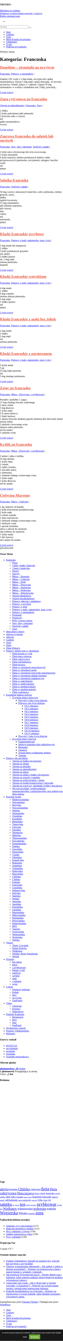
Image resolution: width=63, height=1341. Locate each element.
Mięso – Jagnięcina (21, 587)
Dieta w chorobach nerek (24, 670)
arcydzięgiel (12, 1048)
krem (30, 1197)
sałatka (6, 1204)
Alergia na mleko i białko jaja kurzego (30, 774)
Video (9, 1003)
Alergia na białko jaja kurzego (26, 761)
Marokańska (18, 912)
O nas (9, 44)
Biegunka (23, 747)
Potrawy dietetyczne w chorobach (22, 651)
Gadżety (10, 34)
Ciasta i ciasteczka (21, 568)
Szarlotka (10, 1054)
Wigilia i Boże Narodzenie (25, 953)
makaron (55, 1197)
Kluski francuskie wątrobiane (23, 276)
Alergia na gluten (20, 763)
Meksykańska (19, 915)
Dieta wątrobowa (20, 692)
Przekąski (17, 615)
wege (14, 984)
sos (22, 1204)
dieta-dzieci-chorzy (15, 631)
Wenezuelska (18, 934)
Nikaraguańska (19, 838)
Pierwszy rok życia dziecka (31, 703)
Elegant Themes (30, 1302)
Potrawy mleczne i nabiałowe (26, 601)
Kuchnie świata (13, 796)
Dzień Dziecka (19, 948)
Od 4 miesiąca (31, 714)
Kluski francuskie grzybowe (22, 234)
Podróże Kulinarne (15, 1014)
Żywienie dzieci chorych (24, 739)
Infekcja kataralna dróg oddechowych (36, 744)
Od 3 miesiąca (31, 711)
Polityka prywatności (16, 46)
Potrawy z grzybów (21, 604)
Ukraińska (17, 816)
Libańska (16, 909)
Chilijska (16, 876)
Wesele (15, 956)
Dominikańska (19, 843)
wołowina (39, 1208)
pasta (20, 1200)
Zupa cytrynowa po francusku (23, 99)
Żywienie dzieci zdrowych (25, 697)
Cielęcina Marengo (15, 495)
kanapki (19, 1197)
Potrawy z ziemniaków (22, 74)
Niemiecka (17, 832)
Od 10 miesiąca (31, 730)
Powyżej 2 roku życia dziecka (32, 700)
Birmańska (17, 821)
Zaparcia (22, 750)
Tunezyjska (17, 824)
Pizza (14, 562)
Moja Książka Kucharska (18, 39)
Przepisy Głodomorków (17, 1031)
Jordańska (17, 865)
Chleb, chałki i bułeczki (23, 565)
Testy (8, 37)
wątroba (51, 1208)
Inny (14, 995)
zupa (39, 1213)
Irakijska (16, 896)
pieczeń (34, 1200)
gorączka (50, 1193)
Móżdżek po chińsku (10, 10)
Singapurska (18, 813)
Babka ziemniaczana (10, 16)
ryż (49, 1200)
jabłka (2, 1197)
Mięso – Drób (19, 582)
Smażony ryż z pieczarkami (19, 1226)
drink (42, 1193)
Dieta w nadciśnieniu (22, 681)
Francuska (5, 74)
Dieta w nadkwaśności (23, 684)
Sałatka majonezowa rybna (19, 1234)
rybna (45, 1200)
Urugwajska (18, 931)
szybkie (16, 975)
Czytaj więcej (6, 92)
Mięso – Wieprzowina (22, 593)
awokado (10, 1051)
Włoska (16, 940)
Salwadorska (18, 802)
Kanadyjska (18, 860)
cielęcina (35, 1189)
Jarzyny (16, 573)
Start (8, 32)
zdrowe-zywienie (14, 634)
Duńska (16, 846)
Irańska (15, 898)
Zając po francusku (15, 388)
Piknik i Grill (18, 970)
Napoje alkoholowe (21, 595)
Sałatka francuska (14, 180)
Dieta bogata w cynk (22, 653)
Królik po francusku (16, 444)
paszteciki (26, 1200)
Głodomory (11, 42)
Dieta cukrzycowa (21, 659)
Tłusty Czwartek (20, 945)
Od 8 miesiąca (31, 725)
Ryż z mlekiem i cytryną (18, 1231)
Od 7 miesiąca (31, 722)
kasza (26, 1197)
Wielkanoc (17, 951)
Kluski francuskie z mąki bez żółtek (28, 319)
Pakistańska (18, 918)
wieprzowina (25, 1208)
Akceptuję (35, 1337)
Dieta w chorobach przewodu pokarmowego (33, 673)
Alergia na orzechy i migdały (26, 777)
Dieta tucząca (18, 664)
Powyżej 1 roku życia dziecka (32, 736)
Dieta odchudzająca (21, 662)
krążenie (37, 1196)
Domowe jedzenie (21, 989)
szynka (59, 1205)
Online (12, 1068)
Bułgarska (17, 863)
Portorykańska (19, 923)
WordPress (5, 1304)
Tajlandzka (17, 868)
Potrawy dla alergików (17, 758)
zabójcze (16, 973)
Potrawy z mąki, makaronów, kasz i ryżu (30, 240)
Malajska (16, 835)
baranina (13, 1189)
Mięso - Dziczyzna (20, 394)
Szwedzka (17, 849)
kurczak (46, 1196)
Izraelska (16, 830)
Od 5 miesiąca (31, 717)
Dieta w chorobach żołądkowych (28, 678)
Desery (15, 571)
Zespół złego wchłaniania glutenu (34, 752)
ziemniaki (31, 1213)
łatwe (14, 964)
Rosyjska (16, 805)
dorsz (37, 1193)
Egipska (16, 882)
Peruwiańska (18, 920)
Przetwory (17, 617)
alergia (4, 1189)
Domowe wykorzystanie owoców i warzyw (21, 13)
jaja (8, 1196)
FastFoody (17, 1000)
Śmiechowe (18, 1011)
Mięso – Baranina (20, 576)
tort (1, 1209)
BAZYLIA (11, 1045)
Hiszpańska (17, 852)
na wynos (17, 997)
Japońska (16, 904)
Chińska (16, 879)
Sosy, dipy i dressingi (21, 146)
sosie (28, 1205)
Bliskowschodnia (20, 799)
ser (13, 1205)
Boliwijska (17, 871)
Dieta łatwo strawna (21, 656)
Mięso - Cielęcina (19, 501)
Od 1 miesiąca (31, 706)
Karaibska (17, 819)
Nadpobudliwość (26, 741)
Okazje (9, 942)
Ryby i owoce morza (22, 620)
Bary (14, 1020)
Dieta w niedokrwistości (24, 686)
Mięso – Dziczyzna (21, 584)
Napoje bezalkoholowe (23, 598)
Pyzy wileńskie (13, 1237)
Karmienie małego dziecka (19, 695)
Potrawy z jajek (19, 606)
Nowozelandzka (20, 807)
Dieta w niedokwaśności (24, 689)
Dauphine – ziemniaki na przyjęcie (27, 67)
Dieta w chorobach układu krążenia (29, 675)
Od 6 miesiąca (31, 719)
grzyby (57, 1193)
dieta (45, 1188)
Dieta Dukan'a (13, 648)
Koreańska (17, 907)
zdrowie (10, 637)
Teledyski (17, 1006)
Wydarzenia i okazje (16, 1028)
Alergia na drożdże (21, 766)
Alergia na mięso (20, 772)
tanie (14, 978)
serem (17, 1205)
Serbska (16, 810)
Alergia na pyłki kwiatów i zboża (28, 780)
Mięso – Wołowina (21, 590)
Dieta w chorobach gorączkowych (28, 667)
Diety (8, 645)
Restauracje (17, 1017)
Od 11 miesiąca (31, 733)
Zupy (39, 105)
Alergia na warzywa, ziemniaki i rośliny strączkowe (37, 785)
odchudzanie (11, 1200)
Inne (14, 1022)
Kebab (15, 992)
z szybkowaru (37, 394)
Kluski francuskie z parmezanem (26, 354)
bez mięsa (17, 962)
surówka (33, 1205)
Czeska (15, 854)
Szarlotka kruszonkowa (17, 1056)
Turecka (16, 929)
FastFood (16, 1025)
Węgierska (17, 937)
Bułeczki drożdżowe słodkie (19, 1228)
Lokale (9, 986)
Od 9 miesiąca (31, 728)
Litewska (16, 827)
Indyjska (16, 893)
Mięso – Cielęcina (21, 579)
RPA (14, 926)
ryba (39, 1199)
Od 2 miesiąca (31, 708)
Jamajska (16, 901)
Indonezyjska (18, 890)
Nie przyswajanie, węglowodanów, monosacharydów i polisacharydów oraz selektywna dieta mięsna (37, 791)
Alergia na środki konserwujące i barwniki (32, 783)
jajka (13, 1196)
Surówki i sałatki (41, 146)
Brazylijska (17, 874)
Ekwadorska (18, 841)
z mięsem (16, 981)
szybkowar (46, 1204)
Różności (10, 1033)
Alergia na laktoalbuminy (12, 105)
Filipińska (17, 857)
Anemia (22, 755)
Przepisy (10, 959)
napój (2, 1200)
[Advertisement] (12, 1131)
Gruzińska (17, 887)
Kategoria (11, 560)
